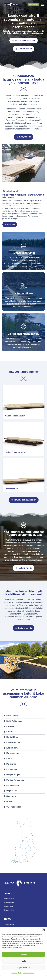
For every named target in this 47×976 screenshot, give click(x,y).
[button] (43, 930)
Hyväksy (23, 954)
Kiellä (23, 961)
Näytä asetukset (23, 967)
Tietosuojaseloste (28, 973)
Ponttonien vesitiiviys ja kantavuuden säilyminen (23, 196)
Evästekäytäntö (17, 973)
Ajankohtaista (10, 191)
